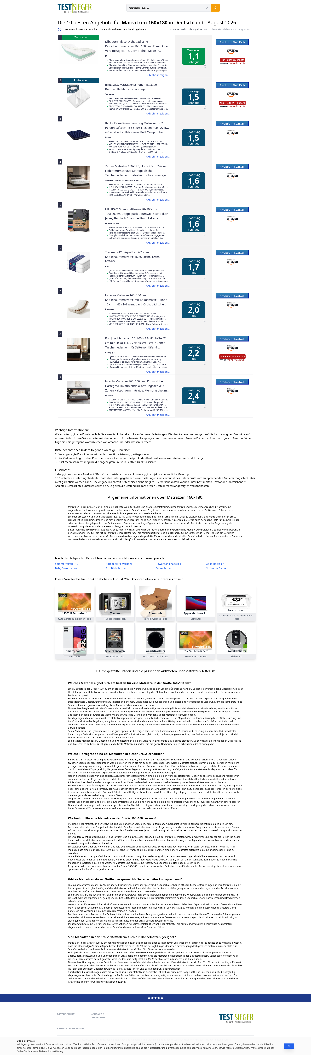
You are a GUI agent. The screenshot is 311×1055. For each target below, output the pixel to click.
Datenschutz (66, 1014)
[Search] (215, 8)
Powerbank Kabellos (168, 564)
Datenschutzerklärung (51, 1051)
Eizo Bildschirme (115, 568)
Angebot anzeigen (232, 42)
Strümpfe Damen (216, 568)
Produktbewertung (70, 1028)
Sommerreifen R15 (66, 564)
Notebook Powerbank (118, 564)
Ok (289, 1046)
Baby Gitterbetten (66, 568)
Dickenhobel (163, 568)
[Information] (205, 66)
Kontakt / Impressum (98, 1016)
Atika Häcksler (215, 564)
